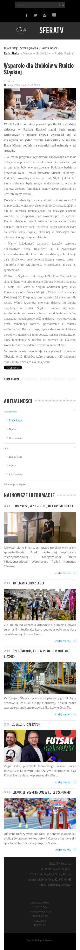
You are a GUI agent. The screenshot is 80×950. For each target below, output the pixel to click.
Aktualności (10, 411)
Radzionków (16, 438)
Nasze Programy (40, 911)
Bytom (12, 429)
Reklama (40, 920)
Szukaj (62, 5)
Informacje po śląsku (15, 484)
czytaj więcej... (63, 573)
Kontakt (40, 925)
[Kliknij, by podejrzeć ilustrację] (40, 103)
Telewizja (40, 907)
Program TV (40, 916)
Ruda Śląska (15, 420)
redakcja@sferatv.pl (60, 884)
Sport (7, 447)
